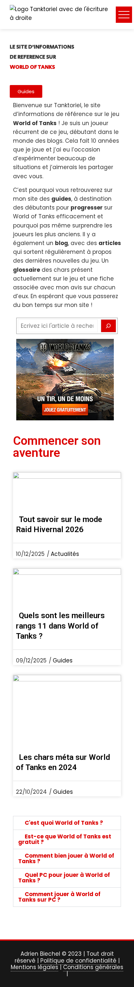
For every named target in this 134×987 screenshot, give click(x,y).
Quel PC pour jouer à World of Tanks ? (64, 877)
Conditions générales (93, 967)
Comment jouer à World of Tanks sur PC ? (59, 897)
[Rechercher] (108, 325)
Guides (63, 660)
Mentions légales (34, 967)
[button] (67, 823)
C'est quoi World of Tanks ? (64, 823)
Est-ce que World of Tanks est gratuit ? (64, 839)
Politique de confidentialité (78, 961)
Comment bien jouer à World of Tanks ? (66, 858)
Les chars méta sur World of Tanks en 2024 (63, 762)
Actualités (65, 554)
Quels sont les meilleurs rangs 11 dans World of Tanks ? (60, 625)
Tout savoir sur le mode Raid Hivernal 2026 (59, 524)
